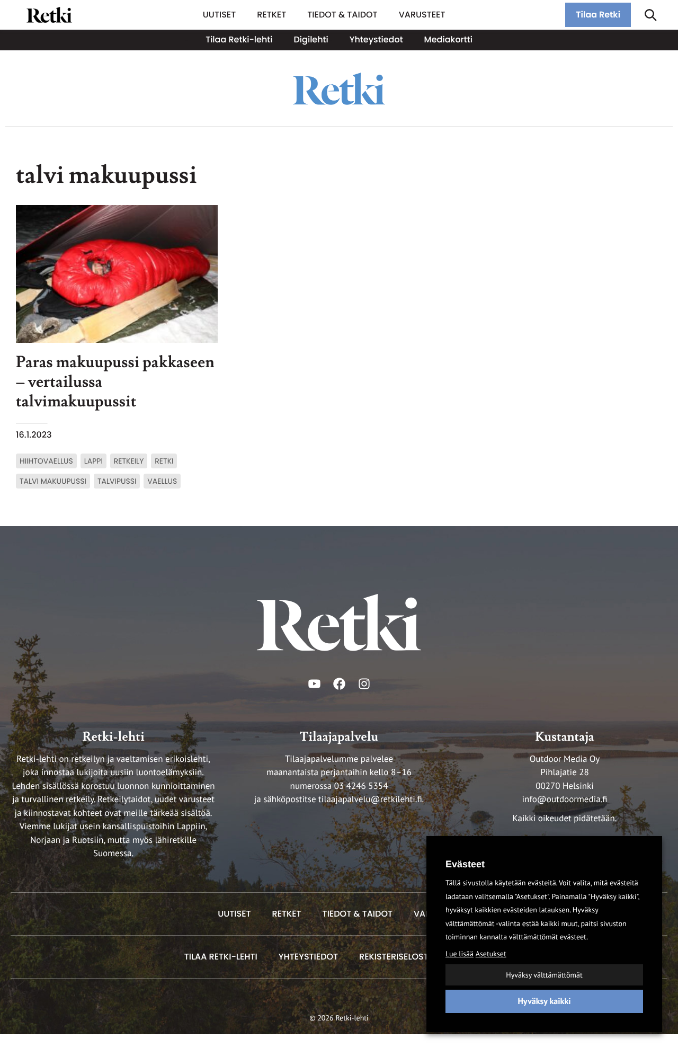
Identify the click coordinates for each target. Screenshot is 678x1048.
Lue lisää (459, 953)
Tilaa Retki (598, 14)
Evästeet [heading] (465, 864)
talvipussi (116, 481)
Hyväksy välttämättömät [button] (544, 975)
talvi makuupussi (53, 481)
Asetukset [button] (491, 953)
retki (164, 461)
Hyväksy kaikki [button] (544, 1001)
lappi (93, 461)
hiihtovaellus (46, 461)
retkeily (129, 461)
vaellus (162, 481)
